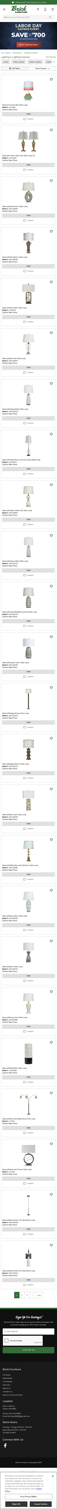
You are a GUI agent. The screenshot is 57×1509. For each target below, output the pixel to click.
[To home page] (19, 9)
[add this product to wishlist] (51, 79)
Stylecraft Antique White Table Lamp (15, 561)
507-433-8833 (15, 1413)
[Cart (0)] (53, 9)
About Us (6, 1388)
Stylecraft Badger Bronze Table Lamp (15, 764)
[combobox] (42, 68)
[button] (4, 9)
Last (39, 1295)
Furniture (6, 1375)
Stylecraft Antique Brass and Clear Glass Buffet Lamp (21, 460)
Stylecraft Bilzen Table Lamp (12, 967)
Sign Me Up (29, 1350)
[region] (28, 1490)
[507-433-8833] (45, 9)
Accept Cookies (40, 1504)
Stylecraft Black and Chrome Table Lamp (17, 1169)
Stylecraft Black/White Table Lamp (14, 1068)
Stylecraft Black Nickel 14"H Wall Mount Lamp (18, 1220)
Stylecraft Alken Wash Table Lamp (14, 308)
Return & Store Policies (12, 1395)
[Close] (53, 1476)
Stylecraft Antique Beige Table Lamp (15, 409)
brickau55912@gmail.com (19, 1416)
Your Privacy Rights (28, 1497)
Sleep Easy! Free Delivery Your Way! (30, 2)
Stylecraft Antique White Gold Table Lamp (17, 510)
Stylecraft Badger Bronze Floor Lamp (15, 713)
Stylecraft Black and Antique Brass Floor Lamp (18, 1119)
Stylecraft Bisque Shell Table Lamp (14, 1017)
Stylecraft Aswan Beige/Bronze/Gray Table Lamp (19, 612)
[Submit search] (50, 17)
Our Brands (7, 1382)
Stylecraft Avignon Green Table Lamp (15, 663)
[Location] (38, 9)
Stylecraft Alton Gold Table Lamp (14, 358)
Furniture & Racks (31, 53)
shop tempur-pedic (28, 45)
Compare (30, 119)
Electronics (17, 53)
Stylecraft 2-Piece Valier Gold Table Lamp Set (18, 156)
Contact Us (7, 1392)
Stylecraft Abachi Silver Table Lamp (15, 206)
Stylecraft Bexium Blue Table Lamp (14, 916)
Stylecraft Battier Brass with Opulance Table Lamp (20, 865)
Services (6, 1385)
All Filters (16, 68)
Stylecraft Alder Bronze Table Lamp (14, 257)
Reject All (16, 1504)
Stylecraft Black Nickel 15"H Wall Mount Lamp (18, 1271)
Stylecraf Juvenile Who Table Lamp (15, 105)
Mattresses (7, 1378)
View (28, 114)
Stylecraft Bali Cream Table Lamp (14, 815)
